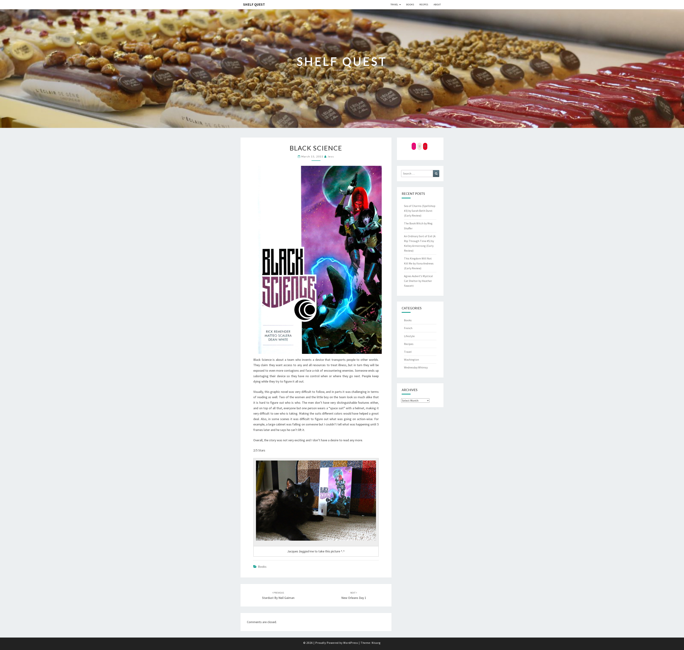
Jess (331, 156)
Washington (411, 359)
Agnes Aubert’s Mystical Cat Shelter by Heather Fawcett (418, 280)
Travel (394, 4)
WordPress (350, 642)
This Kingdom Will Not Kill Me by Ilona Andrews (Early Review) (419, 263)
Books (410, 4)
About (437, 4)
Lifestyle (409, 336)
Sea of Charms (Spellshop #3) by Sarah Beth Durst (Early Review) (419, 210)
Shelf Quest (254, 4)
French (408, 328)
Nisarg (376, 642)
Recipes (423, 4)
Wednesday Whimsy (416, 367)
